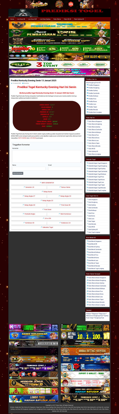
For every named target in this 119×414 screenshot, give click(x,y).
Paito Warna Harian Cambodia (97, 286)
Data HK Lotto (86, 409)
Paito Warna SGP (58, 407)
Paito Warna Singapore (95, 121)
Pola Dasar (47, 209)
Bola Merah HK (92, 244)
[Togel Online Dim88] (59, 33)
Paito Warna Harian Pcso (95, 291)
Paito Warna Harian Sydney (96, 283)
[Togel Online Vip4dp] (85, 343)
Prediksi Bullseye (93, 96)
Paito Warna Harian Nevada (96, 302)
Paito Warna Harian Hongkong (97, 280)
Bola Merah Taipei (93, 263)
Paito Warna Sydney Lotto (62, 409)
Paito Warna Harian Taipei (95, 299)
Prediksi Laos (92, 104)
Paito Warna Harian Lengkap (96, 305)
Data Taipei (91, 221)
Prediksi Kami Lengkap (95, 112)
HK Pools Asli (63, 411)
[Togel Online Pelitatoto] (59, 64)
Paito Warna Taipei (93, 143)
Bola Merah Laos (93, 260)
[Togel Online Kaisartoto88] (33, 391)
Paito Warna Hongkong (95, 124)
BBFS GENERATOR (47, 183)
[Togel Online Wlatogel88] (33, 375)
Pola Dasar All (65, 205)
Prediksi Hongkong (93, 88)
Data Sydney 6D (93, 229)
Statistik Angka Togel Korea (96, 179)
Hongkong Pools (99, 318)
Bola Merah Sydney (94, 247)
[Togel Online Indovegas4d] (85, 399)
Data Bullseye (92, 210)
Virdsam (88, 313)
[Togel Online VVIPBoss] (59, 25)
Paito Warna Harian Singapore (97, 277)
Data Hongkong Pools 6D (93, 82)
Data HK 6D (91, 227)
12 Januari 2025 (17, 83)
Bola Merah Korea (93, 257)
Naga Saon (39, 407)
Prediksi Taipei (92, 107)
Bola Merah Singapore (94, 241)
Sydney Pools (32, 409)
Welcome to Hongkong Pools (94, 315)
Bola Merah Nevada (94, 266)
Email (50, 165)
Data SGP (70, 407)
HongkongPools (50, 409)
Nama (14, 165)
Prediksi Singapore (93, 85)
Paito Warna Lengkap (94, 154)
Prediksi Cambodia (93, 93)
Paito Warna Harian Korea (95, 294)
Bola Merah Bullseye (94, 252)
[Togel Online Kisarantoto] (59, 57)
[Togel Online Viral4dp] (59, 72)
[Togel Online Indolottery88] (85, 367)
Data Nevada (92, 224)
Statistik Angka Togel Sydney (97, 168)
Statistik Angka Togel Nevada (97, 187)
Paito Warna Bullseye (94, 132)
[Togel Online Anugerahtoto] (85, 359)
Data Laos (91, 218)
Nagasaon (95, 313)
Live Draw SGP (32, 19)
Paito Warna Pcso (93, 135)
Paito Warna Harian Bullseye (96, 288)
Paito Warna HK (25, 407)
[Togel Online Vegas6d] (33, 351)
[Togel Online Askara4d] (33, 359)
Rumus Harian (65, 187)
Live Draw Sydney (45, 19)
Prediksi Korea (92, 101)
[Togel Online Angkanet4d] (85, 375)
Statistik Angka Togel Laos (96, 182)
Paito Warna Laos (93, 140)
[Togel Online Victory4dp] (33, 335)
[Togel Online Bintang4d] (33, 367)
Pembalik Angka (29, 214)
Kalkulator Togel (47, 227)
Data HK (65, 407)
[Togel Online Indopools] (85, 383)
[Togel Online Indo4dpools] (33, 399)
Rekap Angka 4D (29, 205)
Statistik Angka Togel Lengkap (97, 190)
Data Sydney (92, 205)
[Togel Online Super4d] (59, 41)
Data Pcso (91, 213)
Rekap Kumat (47, 192)
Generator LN (29, 187)
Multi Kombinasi (65, 214)
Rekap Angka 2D (47, 200)
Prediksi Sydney (93, 90)
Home (12, 19)
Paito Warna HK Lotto (75, 409)
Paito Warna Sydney (94, 127)
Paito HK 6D (67, 19)
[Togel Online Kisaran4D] (59, 49)
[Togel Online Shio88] (85, 391)
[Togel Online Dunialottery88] (85, 351)
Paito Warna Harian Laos (95, 296)
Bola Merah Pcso (93, 255)
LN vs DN (47, 218)
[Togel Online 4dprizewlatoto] (33, 383)
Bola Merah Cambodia (94, 249)
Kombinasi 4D (29, 223)
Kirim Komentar (17, 173)
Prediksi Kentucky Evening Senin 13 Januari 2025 (33, 80)
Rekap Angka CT (29, 196)
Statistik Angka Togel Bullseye (97, 174)
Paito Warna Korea (93, 137)
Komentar (26, 83)
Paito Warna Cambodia (95, 129)
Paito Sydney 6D (79, 19)
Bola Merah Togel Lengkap (96, 268)
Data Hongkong (92, 202)
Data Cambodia (93, 207)
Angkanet (25, 409)
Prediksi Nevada (93, 109)
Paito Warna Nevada (94, 146)
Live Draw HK (21, 19)
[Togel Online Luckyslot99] (85, 335)
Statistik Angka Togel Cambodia (97, 171)
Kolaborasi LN (65, 223)
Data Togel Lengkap (94, 232)
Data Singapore (93, 199)
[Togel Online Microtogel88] (33, 328)
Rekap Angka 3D (65, 196)
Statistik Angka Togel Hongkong (97, 166)
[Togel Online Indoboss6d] (85, 328)
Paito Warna (57, 19)
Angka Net (18, 407)
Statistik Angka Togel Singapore (97, 163)
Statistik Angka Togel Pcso (96, 177)
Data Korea (91, 216)
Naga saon (102, 313)
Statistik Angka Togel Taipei (96, 185)
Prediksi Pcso (92, 98)
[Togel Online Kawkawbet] (33, 343)
